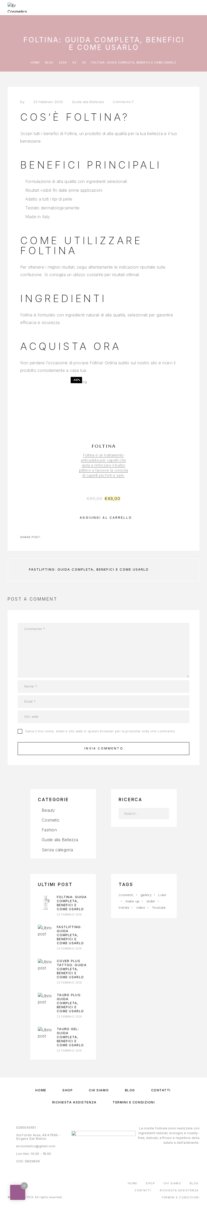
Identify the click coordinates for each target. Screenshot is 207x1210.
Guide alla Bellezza (88, 102)
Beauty (48, 810)
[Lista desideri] (130, 429)
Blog (130, 1090)
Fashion (49, 829)
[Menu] (194, 7)
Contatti (161, 1090)
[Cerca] (163, 813)
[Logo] (21, 8)
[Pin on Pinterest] (53, 537)
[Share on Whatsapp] (62, 537)
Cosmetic (51, 820)
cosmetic (126, 895)
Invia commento (103, 748)
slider (151, 901)
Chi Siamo (99, 1090)
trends (124, 907)
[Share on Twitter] (45, 537)
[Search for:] (138, 813)
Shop (67, 1090)
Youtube (159, 907)
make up (132, 901)
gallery (146, 895)
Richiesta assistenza (74, 1102)
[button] (103, 517)
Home (40, 1090)
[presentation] (103, 465)
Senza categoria (57, 849)
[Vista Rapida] (130, 420)
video (140, 907)
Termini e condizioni (134, 1102)
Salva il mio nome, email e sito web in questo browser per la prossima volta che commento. (100, 731)
